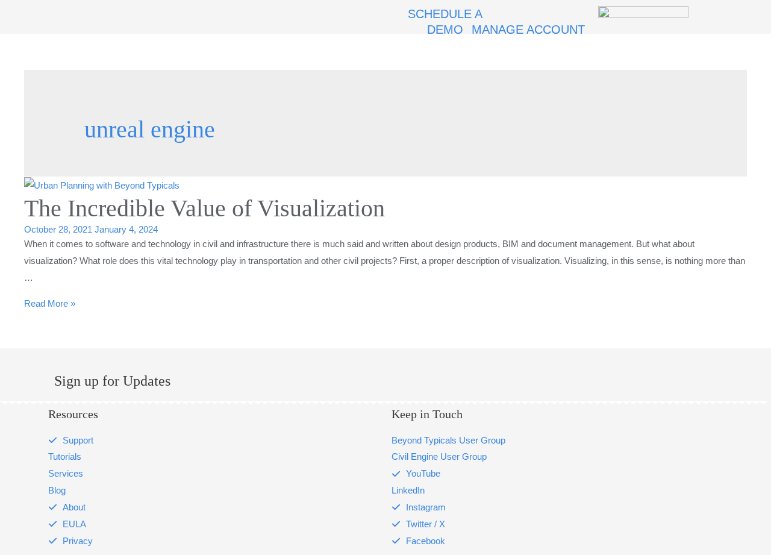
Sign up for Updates (112, 381)
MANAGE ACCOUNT (528, 29)
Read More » (49, 303)
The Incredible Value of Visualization (204, 208)
